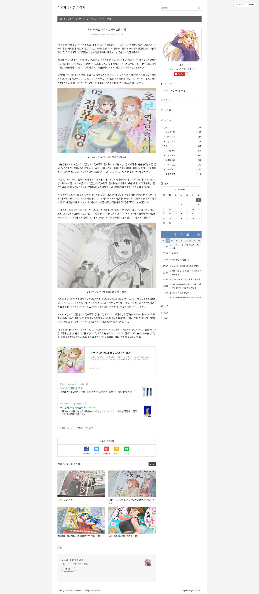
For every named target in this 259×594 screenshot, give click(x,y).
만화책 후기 (170, 169)
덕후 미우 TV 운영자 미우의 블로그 (75, 563)
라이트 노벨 (170, 155)
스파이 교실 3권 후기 (66, 500)
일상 (165, 127)
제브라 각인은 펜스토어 (71, 388)
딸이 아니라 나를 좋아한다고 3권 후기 (123, 536)
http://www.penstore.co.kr (72, 384)
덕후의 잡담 (170, 160)
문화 (165, 146)
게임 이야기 (170, 136)
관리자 (166, 313)
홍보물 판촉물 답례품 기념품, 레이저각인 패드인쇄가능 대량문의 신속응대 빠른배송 (96, 391)
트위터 (93, 19)
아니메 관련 (170, 150)
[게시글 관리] (71, 428)
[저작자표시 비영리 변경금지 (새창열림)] (89, 428)
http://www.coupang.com (71, 403)
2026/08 (181, 189)
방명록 (109, 19)
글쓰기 (165, 317)
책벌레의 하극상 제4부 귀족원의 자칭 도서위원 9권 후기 (79, 536)
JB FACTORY (196, 590)
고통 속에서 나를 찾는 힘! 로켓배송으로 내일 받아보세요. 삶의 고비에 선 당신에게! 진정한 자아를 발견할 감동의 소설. (98, 413)
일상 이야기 (170, 132)
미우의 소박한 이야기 (71, 7)
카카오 (101, 19)
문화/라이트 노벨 (99, 34)
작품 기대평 (170, 174)
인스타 (86, 19)
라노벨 (62, 19)
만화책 (70, 19)
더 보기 (152, 464)
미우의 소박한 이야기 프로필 (174, 90)
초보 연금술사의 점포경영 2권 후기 (107, 29)
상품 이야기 (170, 141)
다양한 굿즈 (170, 164)
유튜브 (78, 19)
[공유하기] (67, 428)
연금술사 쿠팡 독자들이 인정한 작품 (78, 407)
